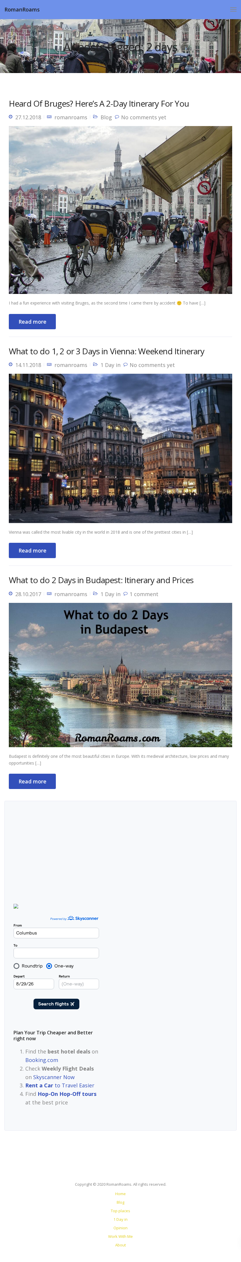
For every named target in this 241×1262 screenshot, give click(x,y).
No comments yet (143, 117)
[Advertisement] (161, 946)
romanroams (70, 117)
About (120, 1245)
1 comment (144, 594)
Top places (120, 1210)
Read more (32, 321)
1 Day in (110, 364)
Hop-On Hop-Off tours (67, 1093)
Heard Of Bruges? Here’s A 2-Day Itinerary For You (99, 103)
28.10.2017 (28, 594)
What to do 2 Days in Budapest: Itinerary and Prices (101, 579)
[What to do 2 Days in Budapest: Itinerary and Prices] (120, 677)
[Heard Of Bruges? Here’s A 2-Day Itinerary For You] (120, 212)
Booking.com (41, 1059)
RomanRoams (22, 9)
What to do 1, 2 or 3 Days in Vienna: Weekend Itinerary (107, 351)
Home (120, 1193)
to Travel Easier (59, 1085)
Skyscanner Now (54, 1077)
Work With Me (120, 1236)
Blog (106, 117)
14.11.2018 (28, 364)
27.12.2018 (28, 117)
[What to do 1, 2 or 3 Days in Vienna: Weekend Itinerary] (120, 450)
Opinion (120, 1227)
